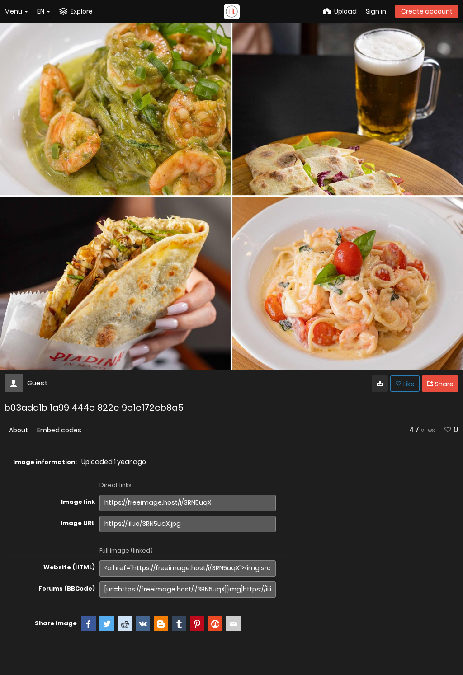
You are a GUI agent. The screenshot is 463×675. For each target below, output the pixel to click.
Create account (427, 11)
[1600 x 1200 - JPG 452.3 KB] (380, 383)
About (18, 430)
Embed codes (59, 430)
